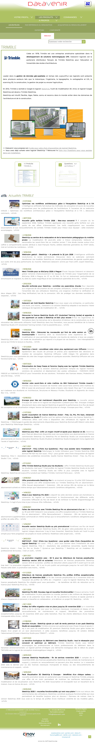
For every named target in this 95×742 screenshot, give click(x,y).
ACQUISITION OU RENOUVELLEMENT (72, 25)
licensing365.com (56, 735)
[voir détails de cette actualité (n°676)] (10, 316)
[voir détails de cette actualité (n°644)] (10, 333)
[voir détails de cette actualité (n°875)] (10, 272)
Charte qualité (81, 711)
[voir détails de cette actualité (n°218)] (10, 608)
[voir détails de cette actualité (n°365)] (10, 480)
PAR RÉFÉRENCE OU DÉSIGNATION (38, 25)
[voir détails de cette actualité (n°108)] (10, 675)
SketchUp (45, 89)
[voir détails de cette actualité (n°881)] (10, 254)
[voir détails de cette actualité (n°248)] (10, 575)
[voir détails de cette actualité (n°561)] (10, 367)
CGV (80, 715)
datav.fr (77, 733)
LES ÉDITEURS (14, 25)
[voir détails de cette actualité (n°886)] (10, 221)
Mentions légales (81, 709)
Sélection (47, 36)
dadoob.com (76, 735)
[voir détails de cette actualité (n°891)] (10, 204)
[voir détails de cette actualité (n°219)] (10, 448)
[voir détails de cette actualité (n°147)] (10, 641)
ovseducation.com (57, 733)
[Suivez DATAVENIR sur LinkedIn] (58, 723)
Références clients (45, 723)
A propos (45, 719)
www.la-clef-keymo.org (47, 741)
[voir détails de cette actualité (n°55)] (10, 541)
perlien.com (69, 733)
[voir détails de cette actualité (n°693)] (10, 304)
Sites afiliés (45, 721)
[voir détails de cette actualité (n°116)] (10, 658)
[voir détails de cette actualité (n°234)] (10, 593)
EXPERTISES (39, 30)
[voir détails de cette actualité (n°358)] (10, 496)
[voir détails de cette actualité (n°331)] (10, 527)
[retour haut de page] (89, 736)
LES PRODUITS (46, 17)
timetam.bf (66, 737)
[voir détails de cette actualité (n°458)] (10, 401)
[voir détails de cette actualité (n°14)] (10, 467)
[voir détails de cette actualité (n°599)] (10, 350)
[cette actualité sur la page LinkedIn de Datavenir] (91, 331)
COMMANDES (70, 17)
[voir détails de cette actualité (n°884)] (10, 238)
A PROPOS (44, 20)
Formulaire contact (57, 712)
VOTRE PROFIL (21, 17)
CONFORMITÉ (55, 30)
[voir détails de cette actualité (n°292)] (10, 559)
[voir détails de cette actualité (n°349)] (10, 510)
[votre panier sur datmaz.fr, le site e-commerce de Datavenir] (87, 3)
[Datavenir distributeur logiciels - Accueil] (47, 5)
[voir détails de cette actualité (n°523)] (10, 384)
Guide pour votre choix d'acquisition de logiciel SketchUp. (53, 148)
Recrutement (45, 725)
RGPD (81, 713)
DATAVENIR (19, 710)
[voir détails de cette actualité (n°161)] (10, 625)
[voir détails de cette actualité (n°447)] (10, 416)
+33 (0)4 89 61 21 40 (58, 710)
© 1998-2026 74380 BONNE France (23, 712)
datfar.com (67, 735)
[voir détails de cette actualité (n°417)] (10, 433)
